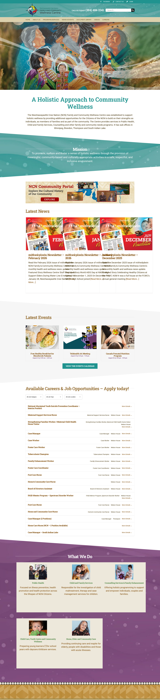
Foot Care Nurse (35, 475)
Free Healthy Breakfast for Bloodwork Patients (42, 354)
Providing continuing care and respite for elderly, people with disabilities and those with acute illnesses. (81, 646)
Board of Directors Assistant (40, 488)
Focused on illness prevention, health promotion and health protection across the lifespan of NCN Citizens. (38, 590)
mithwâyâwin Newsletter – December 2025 (120, 256)
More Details (126, 406)
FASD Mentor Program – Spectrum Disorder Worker (50, 495)
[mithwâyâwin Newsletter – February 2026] (52, 233)
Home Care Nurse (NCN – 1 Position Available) (48, 525)
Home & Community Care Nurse (41, 481)
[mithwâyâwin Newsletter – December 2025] (126, 233)
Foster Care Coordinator (38, 468)
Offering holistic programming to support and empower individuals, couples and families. (124, 590)
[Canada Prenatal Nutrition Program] (117, 337)
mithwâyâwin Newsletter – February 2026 (46, 256)
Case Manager (34, 433)
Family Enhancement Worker (41, 461)
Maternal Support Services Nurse (42, 415)
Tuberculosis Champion (38, 454)
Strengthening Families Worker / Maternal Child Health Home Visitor (52, 423)
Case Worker (33, 440)
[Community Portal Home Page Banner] (80, 182)
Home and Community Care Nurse (43, 511)
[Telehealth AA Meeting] (80, 337)
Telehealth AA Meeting (80, 353)
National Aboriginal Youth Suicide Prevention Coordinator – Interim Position (54, 407)
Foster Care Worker (36, 447)
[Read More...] (97, 279)
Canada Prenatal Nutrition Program (118, 354)
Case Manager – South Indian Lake (43, 532)
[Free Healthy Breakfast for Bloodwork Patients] (42, 337)
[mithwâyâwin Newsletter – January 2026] (89, 233)
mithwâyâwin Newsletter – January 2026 (88, 256)
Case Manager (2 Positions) (39, 518)
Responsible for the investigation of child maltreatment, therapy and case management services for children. (81, 590)
